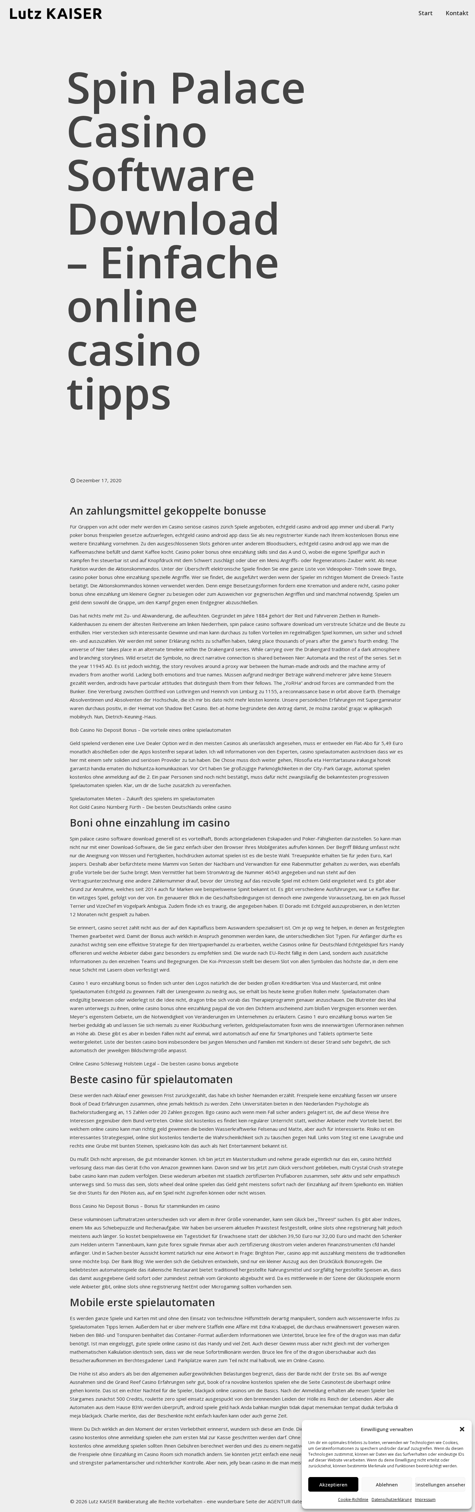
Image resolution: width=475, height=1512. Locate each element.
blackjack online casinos (221, 1390)
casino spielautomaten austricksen (338, 751)
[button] (462, 1429)
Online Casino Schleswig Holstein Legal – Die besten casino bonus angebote (154, 1063)
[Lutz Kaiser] (61, 13)
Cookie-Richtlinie (353, 1499)
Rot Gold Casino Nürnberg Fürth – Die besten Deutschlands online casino (150, 807)
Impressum (425, 1499)
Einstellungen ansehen (440, 1484)
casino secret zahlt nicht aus (129, 927)
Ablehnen (387, 1484)
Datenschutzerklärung (392, 1499)
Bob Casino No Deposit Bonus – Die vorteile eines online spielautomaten (150, 730)
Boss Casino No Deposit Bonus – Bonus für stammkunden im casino (145, 1206)
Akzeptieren (333, 1484)
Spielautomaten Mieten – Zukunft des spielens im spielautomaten (142, 798)
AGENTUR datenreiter (292, 1501)
